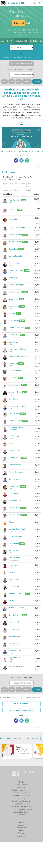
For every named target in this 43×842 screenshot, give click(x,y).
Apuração (5, 57)
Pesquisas (37, 57)
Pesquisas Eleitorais (21, 793)
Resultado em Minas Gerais (21, 64)
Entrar (40, 3)
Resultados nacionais (21, 710)
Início (9, 41)
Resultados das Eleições (21, 790)
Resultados (21, 41)
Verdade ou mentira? (21, 795)
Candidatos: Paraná (21, 812)
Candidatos (27, 57)
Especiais (21, 825)
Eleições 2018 (16, 3)
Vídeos (21, 830)
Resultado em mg (21, 703)
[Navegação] (2, 41)
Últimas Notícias (21, 784)
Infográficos (21, 827)
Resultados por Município (21, 13)
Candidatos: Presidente (21, 801)
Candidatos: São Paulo (21, 804)
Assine (21, 822)
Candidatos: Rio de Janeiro (21, 806)
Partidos (21, 814)
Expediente (21, 836)
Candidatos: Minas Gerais (21, 809)
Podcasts (21, 833)
